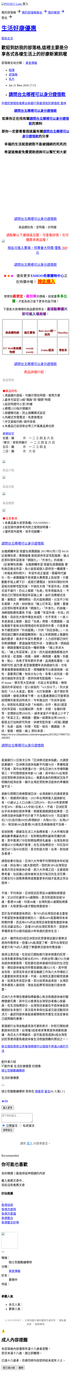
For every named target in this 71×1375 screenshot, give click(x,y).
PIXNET (17, 1320)
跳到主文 (7, 38)
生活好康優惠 (18, 28)
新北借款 (7, 1046)
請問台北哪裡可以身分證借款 (37, 94)
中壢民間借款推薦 (13, 103)
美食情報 (31, 62)
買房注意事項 (22, 1046)
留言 (47, 1091)
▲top (4, 1100)
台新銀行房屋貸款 (36, 103)
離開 (21, 1367)
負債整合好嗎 (10, 1222)
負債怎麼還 (8, 1213)
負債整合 (7, 1218)
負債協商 (7, 1204)
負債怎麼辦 (8, 1209)
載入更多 (7, 1107)
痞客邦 (39, 1091)
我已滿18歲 (9, 1367)
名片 (12, 79)
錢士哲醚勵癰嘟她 (13, 1070)
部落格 (13, 74)
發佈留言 (7, 1130)
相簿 (12, 70)
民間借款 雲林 (57, 103)
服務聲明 (39, 1324)
